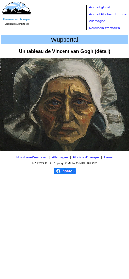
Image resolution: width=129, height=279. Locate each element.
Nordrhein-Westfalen (104, 28)
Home (108, 157)
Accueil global (99, 7)
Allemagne (97, 21)
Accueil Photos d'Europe (108, 14)
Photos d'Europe (86, 157)
